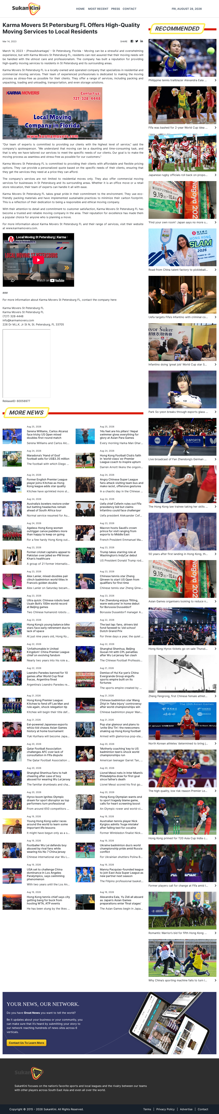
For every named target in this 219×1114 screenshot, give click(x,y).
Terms (147, 1109)
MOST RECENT (98, 8)
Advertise (186, 1109)
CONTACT (130, 8)
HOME (80, 8)
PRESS (115, 8)
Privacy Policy (165, 1109)
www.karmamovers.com (21, 228)
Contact (203, 1109)
